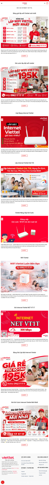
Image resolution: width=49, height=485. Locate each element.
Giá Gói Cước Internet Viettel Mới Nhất (24, 402)
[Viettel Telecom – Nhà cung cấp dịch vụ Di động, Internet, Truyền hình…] (24, 3)
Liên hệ (40, 475)
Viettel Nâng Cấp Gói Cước (24, 213)
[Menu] (1, 3)
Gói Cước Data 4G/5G (25, 460)
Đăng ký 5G (41, 464)
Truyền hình (23, 473)
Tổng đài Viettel (42, 473)
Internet (23, 471)
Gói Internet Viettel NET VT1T (24, 307)
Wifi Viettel (24, 258)
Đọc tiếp (24, 105)
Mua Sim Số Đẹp (42, 460)
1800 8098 (14, 471)
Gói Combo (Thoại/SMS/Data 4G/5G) (27, 464)
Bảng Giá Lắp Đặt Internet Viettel (24, 352)
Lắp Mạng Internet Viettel (24, 113)
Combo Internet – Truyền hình (27, 476)
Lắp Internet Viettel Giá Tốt (24, 163)
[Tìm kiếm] (44, 3)
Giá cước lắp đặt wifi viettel (24, 63)
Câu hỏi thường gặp (43, 470)
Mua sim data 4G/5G (43, 462)
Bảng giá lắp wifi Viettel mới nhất (24, 13)
